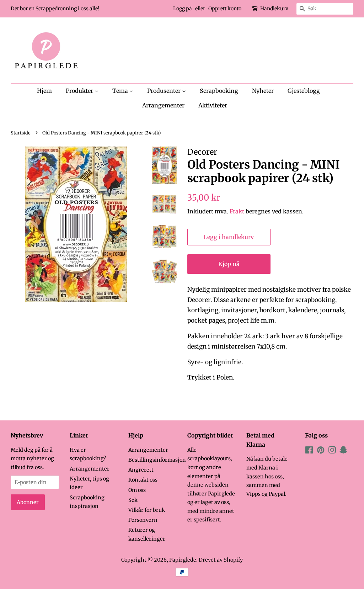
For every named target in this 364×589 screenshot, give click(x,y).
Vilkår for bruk (146, 510)
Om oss (137, 490)
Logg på (182, 8)
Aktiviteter (212, 105)
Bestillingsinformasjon (157, 460)
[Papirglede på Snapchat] (343, 451)
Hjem (44, 90)
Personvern (142, 520)
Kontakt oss (142, 480)
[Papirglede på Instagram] (332, 451)
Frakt (237, 211)
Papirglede (182, 560)
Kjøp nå (229, 263)
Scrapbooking (219, 90)
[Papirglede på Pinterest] (321, 451)
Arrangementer (163, 105)
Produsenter (164, 90)
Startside (21, 133)
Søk (133, 500)
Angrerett (141, 470)
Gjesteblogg (304, 90)
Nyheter (263, 90)
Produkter (80, 90)
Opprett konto (224, 8)
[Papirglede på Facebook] (309, 451)
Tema (120, 90)
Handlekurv (274, 8)
